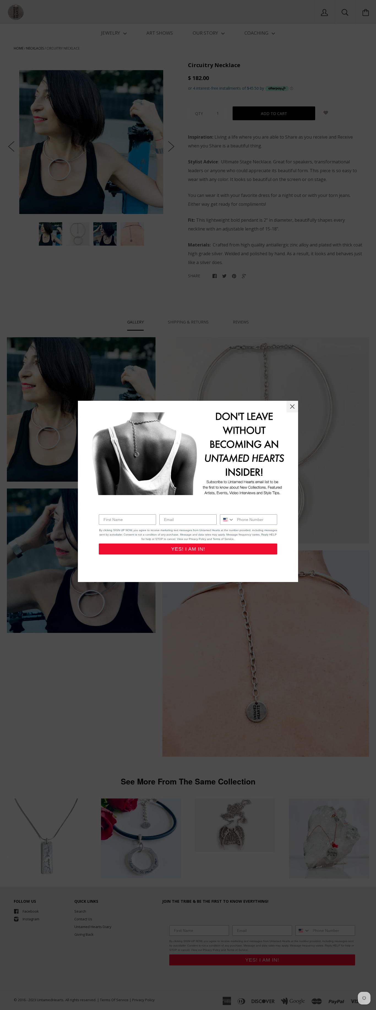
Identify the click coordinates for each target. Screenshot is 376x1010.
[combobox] (227, 520)
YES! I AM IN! (188, 549)
